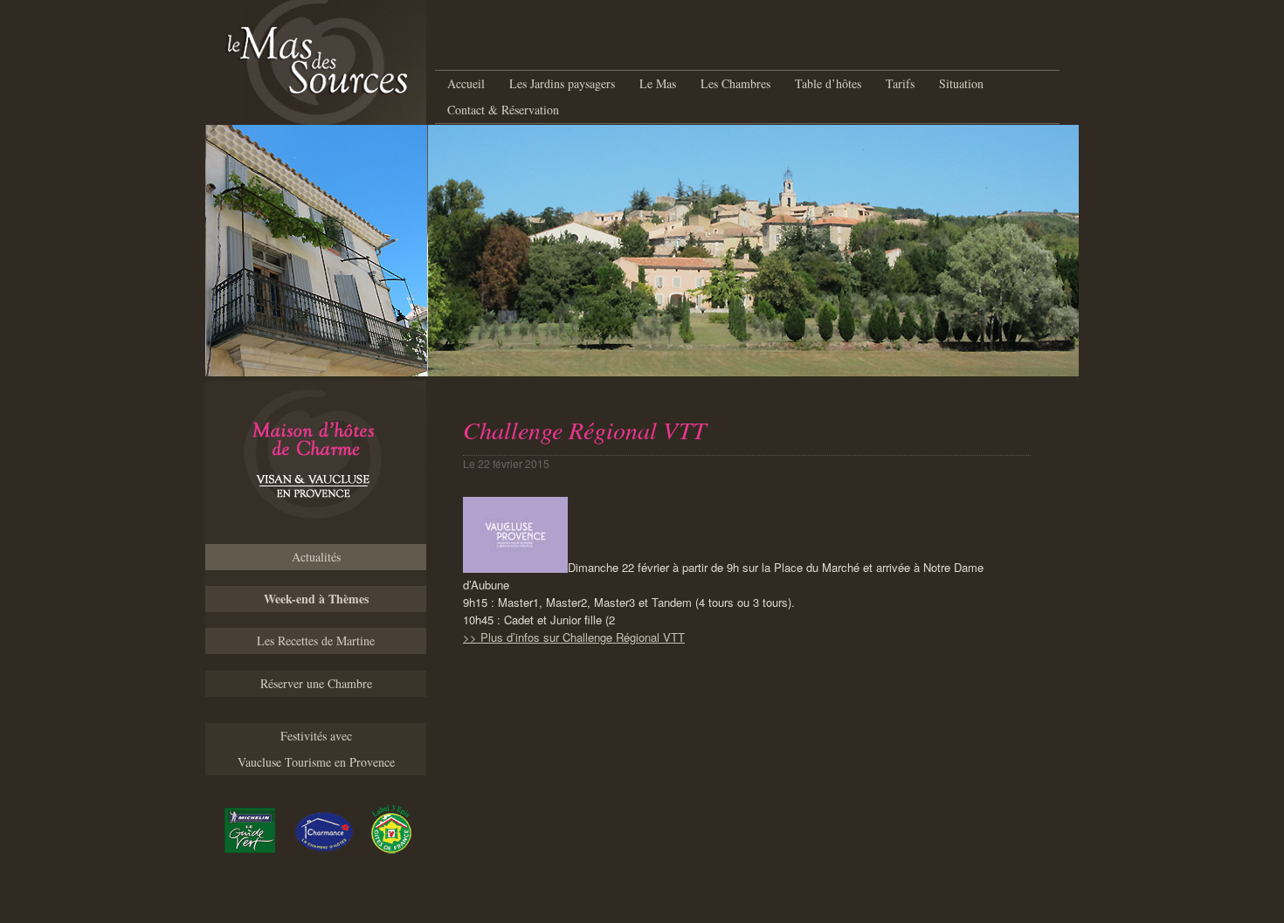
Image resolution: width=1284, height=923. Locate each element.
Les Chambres (735, 83)
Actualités (316, 556)
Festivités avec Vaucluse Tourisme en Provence (316, 748)
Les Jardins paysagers (562, 83)
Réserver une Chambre (316, 683)
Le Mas (657, 83)
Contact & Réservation (503, 109)
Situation (961, 83)
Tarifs (900, 83)
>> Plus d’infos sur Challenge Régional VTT (574, 637)
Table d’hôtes (828, 83)
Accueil (466, 83)
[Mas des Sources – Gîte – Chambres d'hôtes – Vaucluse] (315, 462)
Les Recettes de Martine (316, 640)
